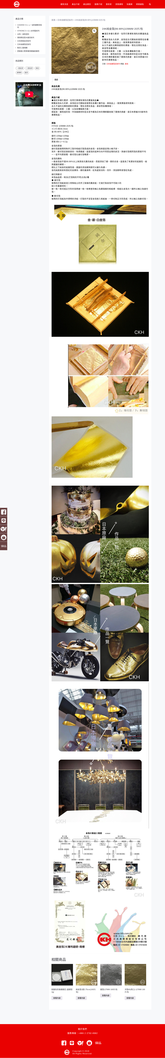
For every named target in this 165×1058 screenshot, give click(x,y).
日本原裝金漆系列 (24, 41)
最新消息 (64, 4)
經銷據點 (140, 4)
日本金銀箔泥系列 (24, 44)
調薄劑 (19, 72)
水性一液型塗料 (23, 34)
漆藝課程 (119, 4)
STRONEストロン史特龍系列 (28, 31)
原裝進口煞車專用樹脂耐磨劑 (28, 51)
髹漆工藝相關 (22, 48)
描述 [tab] (56, 80)
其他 (37, 68)
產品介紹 (76, 4)
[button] (94, 31)
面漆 (26, 72)
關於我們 (82, 1029)
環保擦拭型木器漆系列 (25, 37)
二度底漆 (29, 68)
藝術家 (109, 4)
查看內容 (57, 998)
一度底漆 (20, 68)
